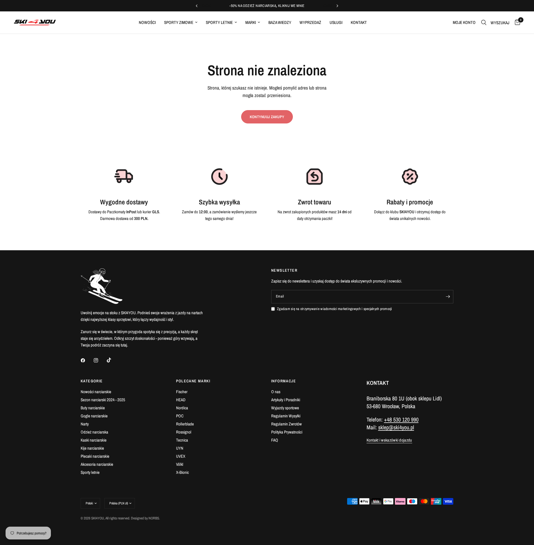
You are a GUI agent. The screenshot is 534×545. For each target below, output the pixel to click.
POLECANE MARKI (193, 381)
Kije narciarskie (92, 448)
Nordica (182, 408)
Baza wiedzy (279, 22)
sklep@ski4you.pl (396, 427)
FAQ (274, 440)
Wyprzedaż (310, 22)
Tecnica (182, 440)
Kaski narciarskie (94, 440)
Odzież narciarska (94, 432)
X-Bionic (182, 472)
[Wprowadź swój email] (447, 296)
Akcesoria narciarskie (97, 464)
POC (180, 416)
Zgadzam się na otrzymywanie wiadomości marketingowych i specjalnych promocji (334, 308)
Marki (250, 22)
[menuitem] (147, 22)
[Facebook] (87, 360)
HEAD (181, 400)
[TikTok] (113, 360)
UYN (179, 448)
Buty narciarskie (93, 408)
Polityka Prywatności (286, 432)
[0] (516, 22)
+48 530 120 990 (401, 419)
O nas (275, 392)
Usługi (336, 22)
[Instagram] (100, 360)
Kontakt (359, 22)
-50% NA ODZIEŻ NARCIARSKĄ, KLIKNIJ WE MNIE (266, 5)
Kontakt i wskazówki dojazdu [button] (389, 440)
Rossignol (183, 432)
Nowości (147, 22)
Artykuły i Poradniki (285, 400)
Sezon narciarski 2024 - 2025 (103, 400)
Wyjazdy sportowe (285, 408)
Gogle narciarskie (94, 416)
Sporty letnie (219, 22)
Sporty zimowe (178, 22)
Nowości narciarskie (96, 392)
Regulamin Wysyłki (285, 416)
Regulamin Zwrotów (286, 424)
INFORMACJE (283, 381)
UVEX (180, 456)
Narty (85, 424)
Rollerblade (185, 424)
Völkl (179, 464)
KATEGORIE (92, 381)
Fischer (181, 392)
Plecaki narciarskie (95, 456)
